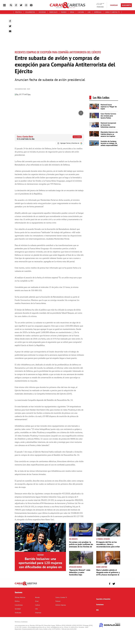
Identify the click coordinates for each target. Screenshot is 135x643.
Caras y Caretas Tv (112, 12)
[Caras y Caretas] (26, 585)
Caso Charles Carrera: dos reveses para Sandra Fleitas (108, 116)
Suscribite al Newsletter (103, 599)
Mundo (63, 12)
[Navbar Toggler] (6, 5)
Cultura (81, 12)
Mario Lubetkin (101, 567)
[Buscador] (11, 5)
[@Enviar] (10, 31)
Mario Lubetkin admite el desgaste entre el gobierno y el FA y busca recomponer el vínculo (108, 573)
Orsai (72, 12)
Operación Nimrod (75, 567)
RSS (97, 610)
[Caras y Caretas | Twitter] (21, 5)
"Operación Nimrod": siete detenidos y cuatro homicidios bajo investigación (79, 573)
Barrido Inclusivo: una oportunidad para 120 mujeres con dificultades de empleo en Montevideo (40, 564)
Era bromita (73, 539)
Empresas (97, 12)
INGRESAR (114, 5)
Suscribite (77, 137)
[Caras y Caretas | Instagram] (26, 5)
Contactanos (100, 604)
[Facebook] (10, 21)
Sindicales (53, 12)
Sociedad (42, 12)
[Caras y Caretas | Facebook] (16, 5)
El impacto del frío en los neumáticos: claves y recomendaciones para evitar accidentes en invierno (108, 545)
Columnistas (30, 12)
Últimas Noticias (20, 597)
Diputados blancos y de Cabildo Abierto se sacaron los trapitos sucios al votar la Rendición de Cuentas (109, 136)
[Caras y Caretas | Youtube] (31, 5)
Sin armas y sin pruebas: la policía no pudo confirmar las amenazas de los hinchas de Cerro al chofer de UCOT (81, 545)
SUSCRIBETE (126, 5)
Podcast (57, 601)
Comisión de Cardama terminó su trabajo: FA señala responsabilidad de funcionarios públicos (109, 145)
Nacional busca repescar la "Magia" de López (109, 107)
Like (89, 12)
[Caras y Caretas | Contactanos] (118, 583)
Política (18, 12)
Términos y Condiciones (21, 622)
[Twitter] (10, 26)
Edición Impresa (60, 605)
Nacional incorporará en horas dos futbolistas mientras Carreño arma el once (108, 126)
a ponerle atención (103, 539)
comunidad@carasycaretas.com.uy (37, 627)
